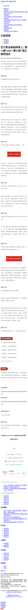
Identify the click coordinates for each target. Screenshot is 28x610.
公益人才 (6, 500)
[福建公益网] (14, 1)
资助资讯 (6, 43)
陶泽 (6, 461)
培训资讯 (6, 504)
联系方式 (3, 570)
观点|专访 (6, 499)
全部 (5, 16)
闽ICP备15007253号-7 (13, 595)
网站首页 (6, 8)
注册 (8, 5)
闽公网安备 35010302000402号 (14, 596)
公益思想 (6, 41)
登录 (5, 5)
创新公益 (6, 497)
